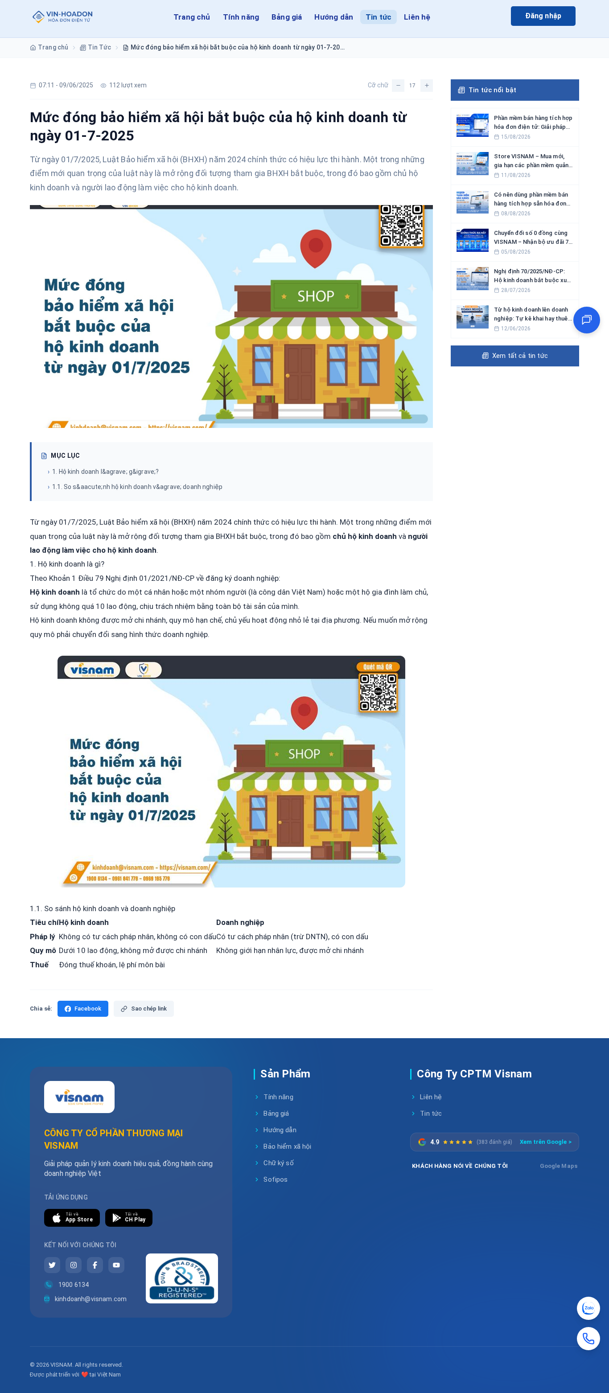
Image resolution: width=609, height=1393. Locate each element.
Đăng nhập (543, 16)
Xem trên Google (546, 1141)
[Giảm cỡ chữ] (398, 85)
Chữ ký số (278, 1163)
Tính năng (241, 16)
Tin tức (378, 16)
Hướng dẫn (333, 16)
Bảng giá (287, 16)
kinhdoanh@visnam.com (90, 1299)
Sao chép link (149, 1008)
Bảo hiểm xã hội (287, 1146)
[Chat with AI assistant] (586, 320)
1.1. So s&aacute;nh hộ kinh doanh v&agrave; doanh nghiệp (135, 486)
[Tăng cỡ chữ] (426, 85)
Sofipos (275, 1179)
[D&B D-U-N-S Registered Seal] (182, 1278)
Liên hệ (417, 16)
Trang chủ (191, 16)
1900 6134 (73, 1284)
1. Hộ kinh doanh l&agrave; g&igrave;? (103, 471)
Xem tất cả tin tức (520, 356)
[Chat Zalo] (588, 1308)
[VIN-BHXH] (61, 19)
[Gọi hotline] (588, 1338)
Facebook (87, 1008)
